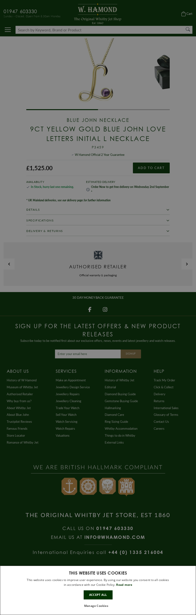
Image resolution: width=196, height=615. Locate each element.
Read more (124, 585)
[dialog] (98, 590)
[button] (98, 606)
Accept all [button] (98, 595)
